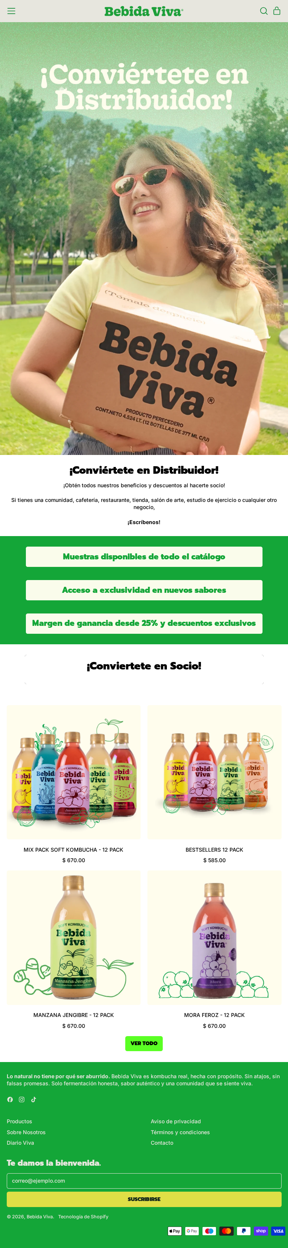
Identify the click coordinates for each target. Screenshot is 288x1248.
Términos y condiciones (180, 1132)
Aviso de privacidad (176, 1121)
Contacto (162, 1142)
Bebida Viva (40, 1216)
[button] (263, 11)
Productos (19, 1121)
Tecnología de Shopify (83, 1216)
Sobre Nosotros (26, 1132)
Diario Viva (20, 1142)
